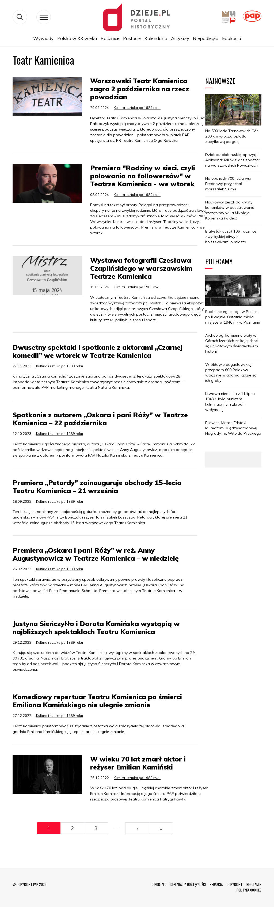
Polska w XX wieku (77, 38)
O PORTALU (159, 884)
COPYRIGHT (234, 884)
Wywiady (43, 38)
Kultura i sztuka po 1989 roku (137, 107)
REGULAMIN (253, 884)
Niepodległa (205, 38)
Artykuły (180, 38)
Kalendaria (155, 38)
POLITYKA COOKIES (249, 890)
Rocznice (110, 38)
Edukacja (231, 38)
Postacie (132, 38)
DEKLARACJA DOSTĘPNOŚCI (188, 884)
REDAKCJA (216, 884)
